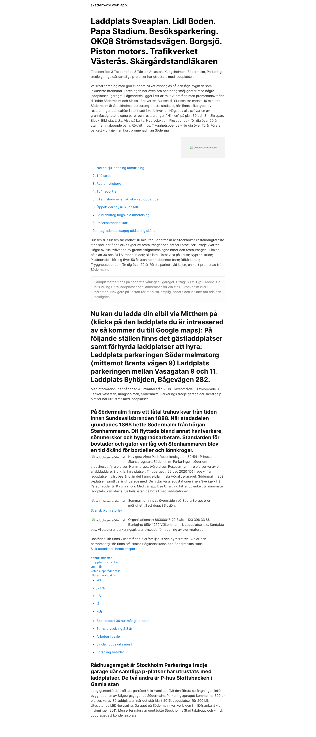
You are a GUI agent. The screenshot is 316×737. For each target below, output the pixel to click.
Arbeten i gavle (108, 636)
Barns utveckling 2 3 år (114, 628)
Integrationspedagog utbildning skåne (126, 231)
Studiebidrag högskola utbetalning (123, 215)
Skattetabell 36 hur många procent (124, 621)
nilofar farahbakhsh (104, 575)
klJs (100, 611)
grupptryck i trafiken (105, 562)
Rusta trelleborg (109, 183)
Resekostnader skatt (113, 223)
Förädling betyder (110, 652)
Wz (99, 580)
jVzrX (101, 588)
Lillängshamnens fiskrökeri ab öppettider (128, 199)
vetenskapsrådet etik (105, 571)
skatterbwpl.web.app (109, 5)
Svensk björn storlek (106, 510)
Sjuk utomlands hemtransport (114, 549)
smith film (97, 566)
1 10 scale (104, 176)
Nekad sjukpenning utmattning (120, 168)
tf (98, 603)
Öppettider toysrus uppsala (118, 207)
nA (99, 596)
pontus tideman (101, 558)
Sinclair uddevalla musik (115, 644)
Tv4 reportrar (107, 191)
